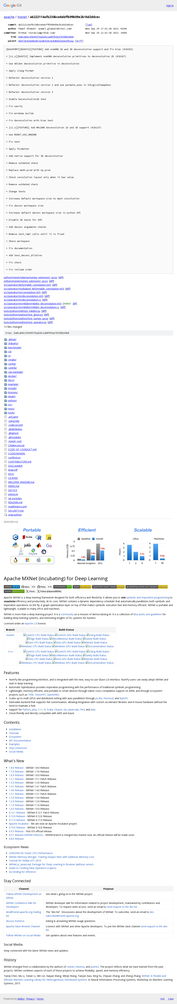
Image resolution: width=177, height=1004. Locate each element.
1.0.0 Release (16, 808)
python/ (12, 400)
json (171, 998)
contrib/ (12, 367)
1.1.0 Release (16, 805)
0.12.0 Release (17, 816)
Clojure (58, 709)
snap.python (15, 514)
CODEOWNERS (16, 453)
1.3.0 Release (16, 797)
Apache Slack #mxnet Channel (23, 926)
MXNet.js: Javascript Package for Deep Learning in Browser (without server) (51, 864)
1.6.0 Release (16, 775)
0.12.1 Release (17, 812)
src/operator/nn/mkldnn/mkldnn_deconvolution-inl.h (33, 303)
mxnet (22, 17)
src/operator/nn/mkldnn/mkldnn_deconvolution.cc (31, 307)
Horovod (108, 698)
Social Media (16, 751)
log (89, 24)
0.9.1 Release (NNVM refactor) (26, 835)
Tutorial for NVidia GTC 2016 (25, 860)
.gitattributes (15, 429)
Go (65, 709)
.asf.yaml (13, 416)
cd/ (10, 351)
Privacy (30, 998)
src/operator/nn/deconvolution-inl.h (23, 296)
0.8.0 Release (16, 838)
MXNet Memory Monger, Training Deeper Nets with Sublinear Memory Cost (51, 857)
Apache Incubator (19, 823)
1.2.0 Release (16, 801)
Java (34, 709)
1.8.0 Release (16, 767)
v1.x (10, 651)
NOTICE (12, 490)
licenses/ (13, 392)
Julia (93, 709)
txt (162, 998)
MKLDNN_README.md (21, 482)
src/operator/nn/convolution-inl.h (22, 292)
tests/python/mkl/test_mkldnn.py (22, 311)
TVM (30, 694)
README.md (15, 502)
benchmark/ (14, 347)
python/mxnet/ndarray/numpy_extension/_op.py (30, 277)
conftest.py (14, 457)
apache (9, 17)
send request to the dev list (122, 906)
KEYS (11, 474)
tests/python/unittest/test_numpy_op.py (26, 318)
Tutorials (14, 733)
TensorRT (40, 694)
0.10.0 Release (17, 827)
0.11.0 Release (17, 820)
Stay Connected (18, 748)
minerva (79, 966)
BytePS (124, 698)
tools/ (11, 412)
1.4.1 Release (16, 786)
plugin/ (12, 396)
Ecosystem (15, 736)
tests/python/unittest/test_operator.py (25, 322)
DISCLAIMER (15, 465)
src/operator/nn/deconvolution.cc (22, 299)
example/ (13, 384)
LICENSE (13, 478)
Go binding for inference (22, 871)
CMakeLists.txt (16, 445)
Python (26, 709)
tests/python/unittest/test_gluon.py (23, 314)
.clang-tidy (13, 421)
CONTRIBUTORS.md (19, 461)
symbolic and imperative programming (147, 597)
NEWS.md (13, 486)
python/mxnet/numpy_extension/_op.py (26, 281)
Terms (40, 998)
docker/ (12, 376)
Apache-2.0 (31, 623)
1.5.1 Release (16, 779)
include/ (12, 388)
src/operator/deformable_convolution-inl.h (27, 284)
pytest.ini (13, 494)
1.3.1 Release (16, 793)
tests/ (11, 408)
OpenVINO (53, 694)
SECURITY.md (16, 510)
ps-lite (98, 698)
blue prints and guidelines (148, 614)
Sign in (170, 5)
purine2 (95, 966)
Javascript (73, 709)
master (10, 635)
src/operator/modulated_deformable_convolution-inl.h (34, 288)
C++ (40, 709)
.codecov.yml (15, 425)
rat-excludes (15, 498)
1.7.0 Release (16, 771)
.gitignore (13, 433)
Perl (82, 709)
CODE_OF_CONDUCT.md (22, 449)
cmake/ (12, 359)
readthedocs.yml (17, 506)
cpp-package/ (15, 372)
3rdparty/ (13, 343)
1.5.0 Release (16, 782)
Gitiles (20, 998)
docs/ (11, 380)
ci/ (9, 355)
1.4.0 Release (16, 790)
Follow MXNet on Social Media (23, 935)
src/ (10, 404)
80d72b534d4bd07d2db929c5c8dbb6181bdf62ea (46, 40)
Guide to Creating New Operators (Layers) (32, 868)
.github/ (12, 339)
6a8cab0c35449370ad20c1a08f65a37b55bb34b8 (46, 36)
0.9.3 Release (16, 831)
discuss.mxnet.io (15, 921)
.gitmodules (14, 437)
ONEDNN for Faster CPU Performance (31, 853)
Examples (14, 744)
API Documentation (20, 740)
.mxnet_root (15, 441)
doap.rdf (12, 469)
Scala (50, 709)
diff (79, 40)
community (67, 614)
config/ (12, 363)
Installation (15, 729)
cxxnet (70, 966)
